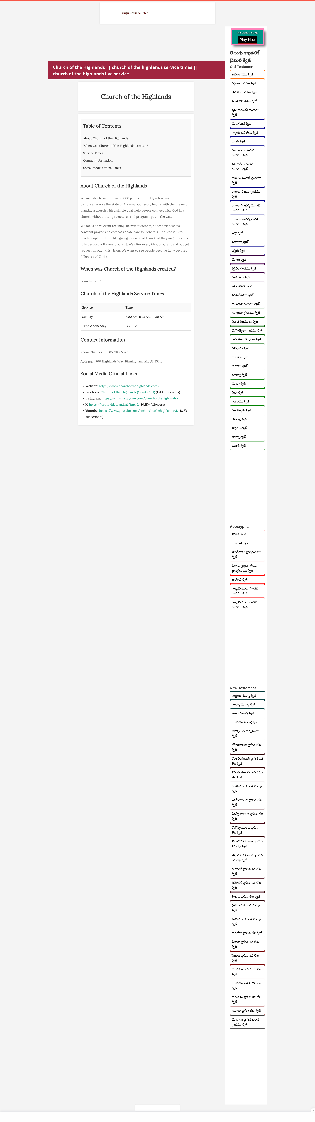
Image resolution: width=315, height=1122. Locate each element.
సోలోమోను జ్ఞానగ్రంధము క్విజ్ (246, 554)
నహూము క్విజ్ (240, 401)
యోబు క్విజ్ (239, 259)
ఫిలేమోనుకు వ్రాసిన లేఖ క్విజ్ (246, 908)
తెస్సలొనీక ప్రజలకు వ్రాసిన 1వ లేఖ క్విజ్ (247, 844)
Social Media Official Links (102, 168)
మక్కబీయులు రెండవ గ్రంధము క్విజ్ (244, 604)
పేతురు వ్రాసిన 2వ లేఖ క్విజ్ (245, 958)
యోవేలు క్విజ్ (240, 357)
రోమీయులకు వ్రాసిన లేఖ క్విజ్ (246, 747)
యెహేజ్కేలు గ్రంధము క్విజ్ (247, 330)
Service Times (93, 153)
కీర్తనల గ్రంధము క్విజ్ (244, 268)
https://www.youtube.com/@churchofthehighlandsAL (138, 411)
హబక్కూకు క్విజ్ (241, 410)
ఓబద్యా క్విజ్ (239, 375)
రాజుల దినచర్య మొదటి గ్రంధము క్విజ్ (246, 208)
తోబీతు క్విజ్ (239, 534)
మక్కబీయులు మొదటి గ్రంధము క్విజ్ (245, 591)
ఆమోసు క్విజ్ (239, 366)
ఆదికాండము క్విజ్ (242, 74)
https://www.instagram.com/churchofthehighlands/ (140, 398)
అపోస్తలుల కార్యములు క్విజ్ (245, 733)
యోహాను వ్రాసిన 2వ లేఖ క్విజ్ (246, 985)
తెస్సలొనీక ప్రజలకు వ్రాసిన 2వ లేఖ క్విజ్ (247, 857)
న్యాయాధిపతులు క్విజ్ (245, 132)
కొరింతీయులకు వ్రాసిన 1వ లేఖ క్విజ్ (247, 761)
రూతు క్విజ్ (238, 141)
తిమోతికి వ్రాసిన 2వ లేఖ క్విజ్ (246, 885)
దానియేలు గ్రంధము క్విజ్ (246, 339)
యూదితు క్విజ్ (240, 543)
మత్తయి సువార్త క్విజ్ (244, 695)
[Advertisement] (122, 43)
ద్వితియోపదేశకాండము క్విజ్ (246, 112)
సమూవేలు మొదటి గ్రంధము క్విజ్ (243, 152)
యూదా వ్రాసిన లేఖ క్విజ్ (246, 1010)
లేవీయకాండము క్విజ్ (244, 92)
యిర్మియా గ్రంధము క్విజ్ (246, 312)
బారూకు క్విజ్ (240, 579)
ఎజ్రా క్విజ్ (237, 233)
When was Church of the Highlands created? (115, 146)
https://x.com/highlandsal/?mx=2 (114, 404)
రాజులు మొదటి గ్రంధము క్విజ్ (246, 180)
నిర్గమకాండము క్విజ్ (244, 83)
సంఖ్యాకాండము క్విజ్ (244, 101)
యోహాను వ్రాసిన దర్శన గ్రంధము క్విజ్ (245, 1022)
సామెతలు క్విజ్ (241, 277)
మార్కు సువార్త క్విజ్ (243, 704)
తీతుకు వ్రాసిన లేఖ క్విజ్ (246, 896)
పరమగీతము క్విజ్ (242, 295)
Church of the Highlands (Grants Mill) (128, 392)
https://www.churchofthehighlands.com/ (129, 386)
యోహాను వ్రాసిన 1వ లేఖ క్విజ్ (246, 972)
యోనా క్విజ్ (239, 383)
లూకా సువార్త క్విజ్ (243, 713)
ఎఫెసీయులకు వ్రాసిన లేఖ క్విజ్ (247, 802)
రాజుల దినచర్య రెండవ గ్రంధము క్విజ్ (245, 221)
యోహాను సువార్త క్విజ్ (245, 722)
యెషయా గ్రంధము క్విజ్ (246, 304)
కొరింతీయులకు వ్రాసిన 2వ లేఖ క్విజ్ (247, 775)
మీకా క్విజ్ (238, 392)
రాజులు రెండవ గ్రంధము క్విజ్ (246, 194)
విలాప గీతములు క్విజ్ (245, 321)
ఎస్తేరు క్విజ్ (238, 250)
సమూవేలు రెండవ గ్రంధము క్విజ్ (242, 166)
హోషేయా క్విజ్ (240, 348)
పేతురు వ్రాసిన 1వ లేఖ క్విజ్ (245, 944)
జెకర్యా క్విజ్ (239, 437)
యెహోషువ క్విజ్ (241, 123)
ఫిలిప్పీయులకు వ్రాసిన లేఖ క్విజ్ (247, 816)
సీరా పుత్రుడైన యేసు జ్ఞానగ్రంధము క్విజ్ (244, 568)
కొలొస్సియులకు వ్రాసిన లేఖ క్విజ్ (245, 830)
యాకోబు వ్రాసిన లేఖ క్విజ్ (247, 933)
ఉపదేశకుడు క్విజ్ (242, 286)
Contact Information (98, 160)
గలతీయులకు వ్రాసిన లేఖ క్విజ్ (247, 788)
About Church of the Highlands (105, 138)
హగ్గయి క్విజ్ (239, 428)
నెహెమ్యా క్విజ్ (240, 242)
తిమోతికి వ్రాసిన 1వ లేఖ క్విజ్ (246, 871)
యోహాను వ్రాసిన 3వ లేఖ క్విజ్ (246, 999)
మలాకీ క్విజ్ (239, 445)
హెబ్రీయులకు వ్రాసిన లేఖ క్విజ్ (246, 921)
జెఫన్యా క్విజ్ (239, 419)
